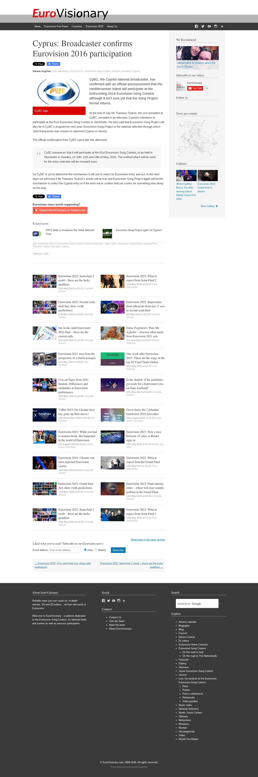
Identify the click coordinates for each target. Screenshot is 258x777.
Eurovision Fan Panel (56, 26)
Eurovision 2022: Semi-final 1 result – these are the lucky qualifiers (76, 513)
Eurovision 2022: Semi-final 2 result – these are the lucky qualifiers (76, 280)
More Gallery (208, 206)
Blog (181, 629)
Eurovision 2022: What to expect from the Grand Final (143, 460)
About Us (112, 26)
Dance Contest (187, 637)
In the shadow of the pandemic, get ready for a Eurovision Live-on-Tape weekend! (145, 384)
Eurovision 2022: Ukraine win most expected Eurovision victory (76, 462)
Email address (40, 550)
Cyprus (136, 71)
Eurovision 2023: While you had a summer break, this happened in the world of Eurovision (77, 436)
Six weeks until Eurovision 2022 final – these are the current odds (74, 332)
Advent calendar (187, 621)
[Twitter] (203, 26)
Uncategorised (186, 731)
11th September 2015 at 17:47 (68, 71)
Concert (183, 633)
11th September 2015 (44, 243)
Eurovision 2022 (94, 26)
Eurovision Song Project (130, 243)
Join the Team (117, 621)
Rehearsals (188, 697)
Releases (184, 724)
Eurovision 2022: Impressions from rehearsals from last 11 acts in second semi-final (145, 306)
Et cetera (184, 640)
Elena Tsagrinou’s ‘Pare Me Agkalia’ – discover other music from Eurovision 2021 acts (145, 332)
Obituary (183, 716)
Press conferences (192, 693)
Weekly (102, 550)
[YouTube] (209, 26)
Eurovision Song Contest (98, 71)
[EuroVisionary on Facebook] (196, 26)
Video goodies (190, 701)
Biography (184, 625)
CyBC (113, 243)
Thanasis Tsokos (41, 246)
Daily (90, 550)
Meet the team (117, 624)
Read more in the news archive (148, 539)
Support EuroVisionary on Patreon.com (62, 210)
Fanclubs (184, 659)
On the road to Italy (193, 652)
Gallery (182, 663)
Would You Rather (188, 739)
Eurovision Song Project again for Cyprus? (139, 230)
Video (182, 735)
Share (55, 63)
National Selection (121, 71)
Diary (185, 686)
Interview (183, 667)
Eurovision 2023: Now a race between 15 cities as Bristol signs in (143, 436)
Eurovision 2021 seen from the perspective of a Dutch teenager (77, 356)
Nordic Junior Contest (190, 712)
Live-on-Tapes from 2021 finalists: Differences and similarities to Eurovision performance (73, 386)
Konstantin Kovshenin (138, 767)
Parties (186, 690)
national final (150, 243)
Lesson (183, 674)
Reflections (185, 720)
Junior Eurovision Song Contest (196, 671)
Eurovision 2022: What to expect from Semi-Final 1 (141, 511)
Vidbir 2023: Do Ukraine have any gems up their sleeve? (76, 412)
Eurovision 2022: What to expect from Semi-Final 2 (141, 278)
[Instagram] (215, 26)
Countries (77, 26)
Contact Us (115, 617)
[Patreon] (222, 26)
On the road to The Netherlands (199, 655)
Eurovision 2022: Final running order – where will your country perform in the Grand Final (145, 488)
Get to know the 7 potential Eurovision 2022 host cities (142, 412)
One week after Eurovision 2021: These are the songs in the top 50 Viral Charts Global (145, 358)
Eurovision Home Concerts (193, 644)
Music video (185, 705)
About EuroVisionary (120, 628)
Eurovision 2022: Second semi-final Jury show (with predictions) (77, 306)
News (38, 26)
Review (183, 727)
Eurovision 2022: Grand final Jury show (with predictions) (75, 486)
